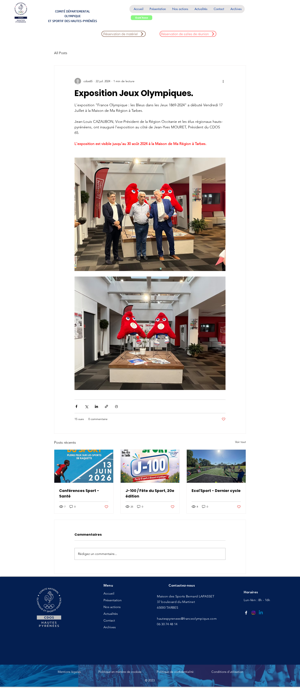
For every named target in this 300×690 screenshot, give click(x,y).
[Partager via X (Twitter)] (86, 406)
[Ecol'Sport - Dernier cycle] (216, 466)
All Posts (60, 53)
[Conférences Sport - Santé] (83, 466)
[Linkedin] (260, 612)
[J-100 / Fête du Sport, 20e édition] (150, 466)
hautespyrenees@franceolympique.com (187, 619)
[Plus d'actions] (223, 81)
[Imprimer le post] (116, 406)
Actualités (110, 614)
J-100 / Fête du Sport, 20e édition (150, 493)
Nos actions (112, 607)
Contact (109, 620)
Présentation (112, 600)
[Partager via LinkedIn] (96, 406)
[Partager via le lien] (106, 406)
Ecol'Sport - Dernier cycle (216, 490)
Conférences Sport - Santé (79, 493)
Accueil (108, 593)
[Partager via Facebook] (76, 406)
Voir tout (240, 442)
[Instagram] (253, 612)
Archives (109, 627)
